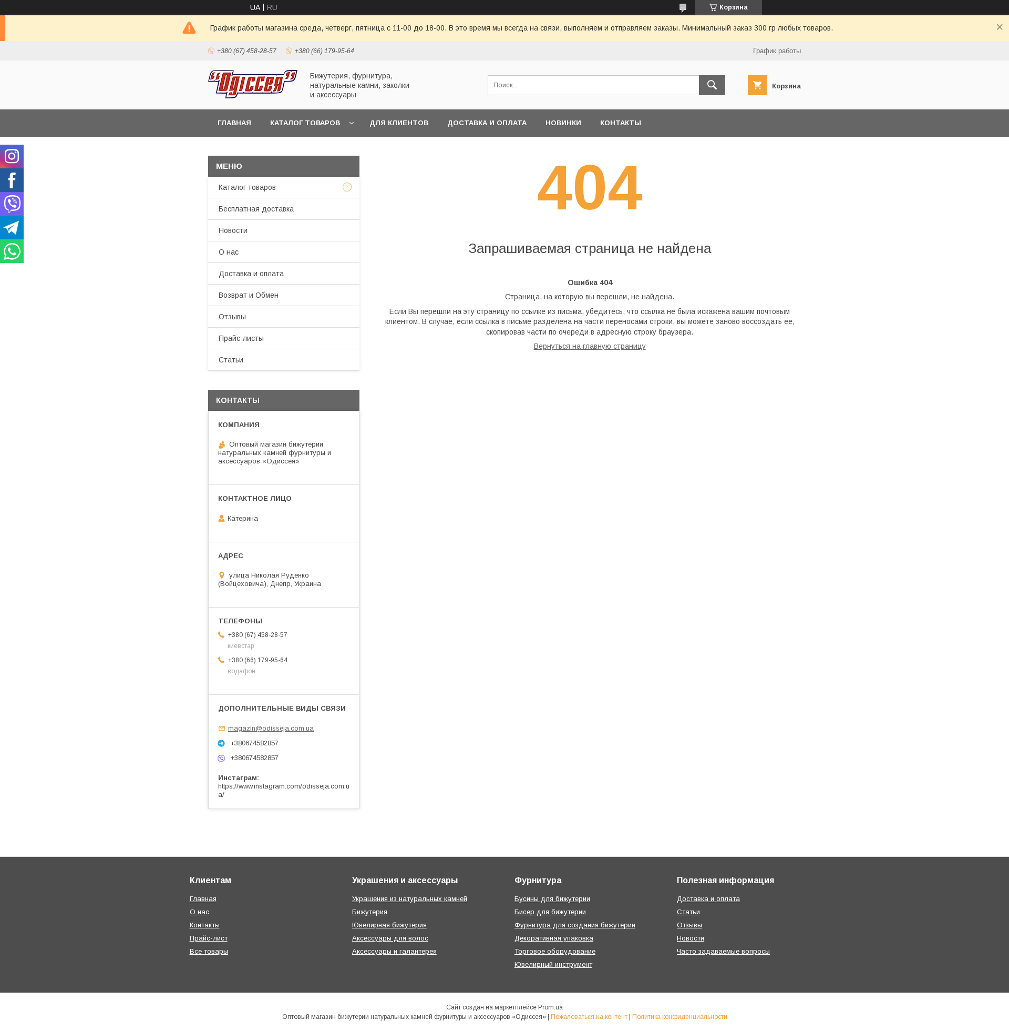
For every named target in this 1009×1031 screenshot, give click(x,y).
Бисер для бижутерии (550, 912)
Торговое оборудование (554, 951)
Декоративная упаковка (553, 938)
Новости (233, 230)
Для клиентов (398, 123)
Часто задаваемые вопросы (723, 951)
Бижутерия (369, 912)
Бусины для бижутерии (552, 899)
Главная (234, 123)
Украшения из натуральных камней (409, 899)
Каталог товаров (305, 123)
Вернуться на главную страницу (590, 346)
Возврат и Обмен (249, 295)
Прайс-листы (241, 338)
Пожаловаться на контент (589, 1016)
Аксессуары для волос (390, 938)
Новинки (563, 123)
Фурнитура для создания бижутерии (574, 925)
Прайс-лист (209, 938)
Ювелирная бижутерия (389, 925)
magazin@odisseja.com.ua (271, 728)
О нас (229, 252)
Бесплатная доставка (256, 209)
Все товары (209, 951)
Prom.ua (550, 1007)
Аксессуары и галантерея (394, 951)
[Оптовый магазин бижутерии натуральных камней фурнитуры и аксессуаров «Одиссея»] (252, 96)
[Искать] (712, 85)
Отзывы (232, 316)
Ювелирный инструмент (553, 964)
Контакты (620, 123)
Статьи (231, 360)
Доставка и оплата (487, 123)
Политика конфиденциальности (679, 1016)
